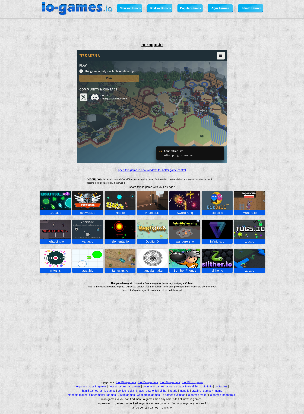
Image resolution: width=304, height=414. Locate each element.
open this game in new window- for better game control (152, 170)
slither (163, 390)
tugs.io (249, 241)
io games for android (222, 394)
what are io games (148, 394)
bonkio (122, 390)
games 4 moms (212, 390)
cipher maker (97, 394)
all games (134, 386)
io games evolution (173, 394)
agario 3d (152, 390)
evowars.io (87, 213)
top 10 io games (126, 382)
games (111, 394)
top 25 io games (148, 382)
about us (171, 386)
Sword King (185, 213)
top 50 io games (170, 382)
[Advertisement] (26, 99)
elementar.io (120, 241)
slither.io (217, 270)
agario (173, 390)
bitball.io (217, 213)
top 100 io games (192, 382)
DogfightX (152, 241)
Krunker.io (152, 213)
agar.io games (98, 386)
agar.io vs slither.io (190, 386)
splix (131, 390)
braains (196, 390)
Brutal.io (55, 213)
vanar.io (87, 241)
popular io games (153, 386)
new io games (117, 386)
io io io (208, 386)
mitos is (55, 270)
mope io (184, 390)
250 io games (126, 394)
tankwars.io (120, 270)
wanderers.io (185, 241)
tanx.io (249, 270)
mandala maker (152, 270)
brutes (140, 390)
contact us (221, 386)
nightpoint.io (55, 241)
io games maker (197, 394)
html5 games (90, 390)
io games (81, 386)
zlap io (120, 213)
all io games (107, 390)
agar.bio (87, 270)
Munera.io (250, 213)
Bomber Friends (185, 270)
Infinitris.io (217, 241)
